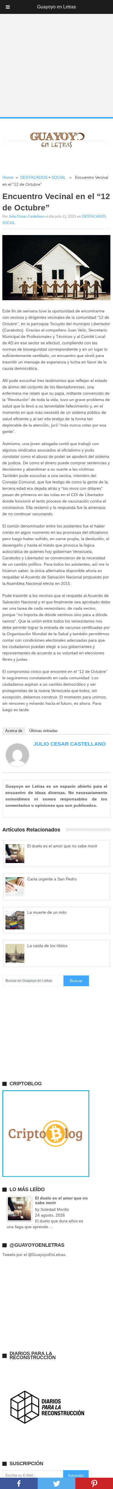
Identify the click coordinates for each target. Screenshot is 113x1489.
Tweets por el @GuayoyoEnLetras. (34, 1254)
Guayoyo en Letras (56, 6)
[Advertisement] (56, 58)
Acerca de (13, 731)
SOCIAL (58, 177)
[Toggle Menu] (8, 7)
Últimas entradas (43, 731)
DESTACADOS (34, 177)
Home (7, 177)
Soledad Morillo (55, 1209)
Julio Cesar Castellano (27, 216)
